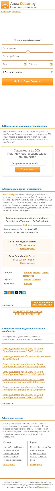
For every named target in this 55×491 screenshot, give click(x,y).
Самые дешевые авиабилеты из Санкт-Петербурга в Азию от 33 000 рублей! (23, 396)
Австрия (15, 450)
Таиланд (36, 280)
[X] (16, 292)
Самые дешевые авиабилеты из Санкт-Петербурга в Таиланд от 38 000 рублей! (24, 380)
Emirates (28, 283)
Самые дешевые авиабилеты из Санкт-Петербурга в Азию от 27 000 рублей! (23, 350)
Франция (14, 457)
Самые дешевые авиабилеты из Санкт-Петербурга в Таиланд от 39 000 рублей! (24, 365)
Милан (41, 450)
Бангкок (28, 273)
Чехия (13, 447)
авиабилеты (24, 5)
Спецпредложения (11, 11)
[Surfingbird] (24, 292)
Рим (40, 457)
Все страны (9, 465)
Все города (36, 465)
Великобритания (11, 454)
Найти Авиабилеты (27, 81)
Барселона (42, 447)
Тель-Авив (41, 454)
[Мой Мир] (12, 292)
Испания (7, 450)
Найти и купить (27, 249)
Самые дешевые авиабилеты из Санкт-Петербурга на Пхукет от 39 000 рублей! (24, 373)
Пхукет (36, 273)
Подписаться (27, 169)
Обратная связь (43, 487)
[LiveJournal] (20, 292)
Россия (27, 280)
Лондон (33, 450)
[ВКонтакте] (5, 292)
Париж (33, 454)
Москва (33, 447)
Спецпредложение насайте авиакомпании (42, 303)
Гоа (49, 447)
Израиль (20, 447)
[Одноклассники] (9, 292)
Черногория (17, 460)
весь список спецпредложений (27, 313)
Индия (6, 457)
